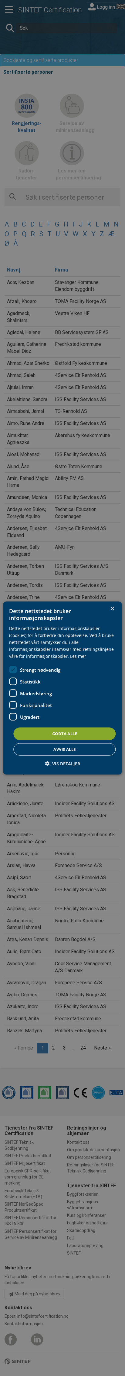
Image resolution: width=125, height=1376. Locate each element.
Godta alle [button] (64, 733)
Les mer (78, 656)
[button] (62, 763)
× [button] (112, 608)
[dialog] (62, 688)
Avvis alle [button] (64, 749)
